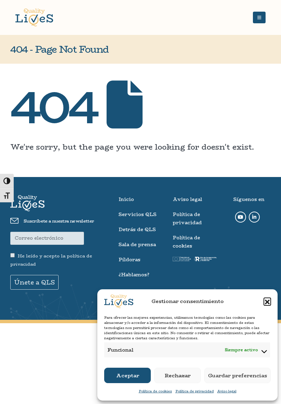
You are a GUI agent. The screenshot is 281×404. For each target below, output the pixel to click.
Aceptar (127, 375)
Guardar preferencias (237, 375)
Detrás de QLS (137, 229)
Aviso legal (226, 391)
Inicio (126, 199)
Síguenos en (249, 199)
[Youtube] (240, 217)
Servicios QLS (138, 214)
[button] (267, 301)
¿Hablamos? (134, 274)
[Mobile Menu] (259, 17)
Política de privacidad (194, 391)
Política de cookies (155, 391)
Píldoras (129, 259)
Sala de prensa (137, 244)
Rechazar (178, 375)
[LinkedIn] (254, 217)
